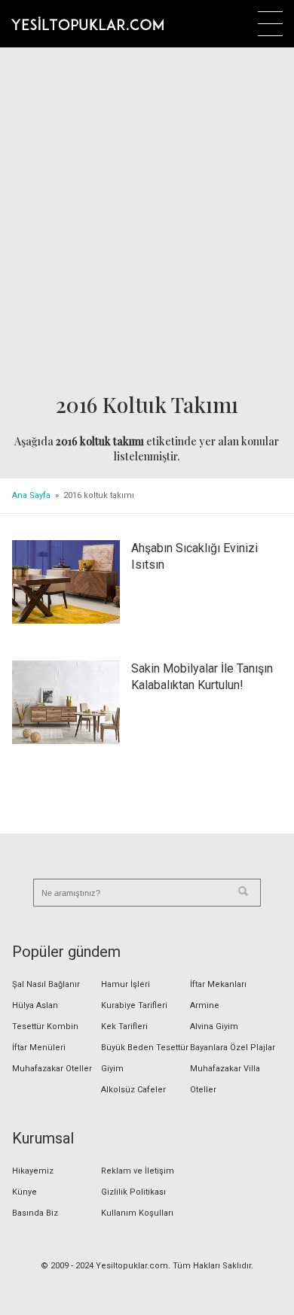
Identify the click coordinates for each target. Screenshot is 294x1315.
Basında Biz (35, 1213)
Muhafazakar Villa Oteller (225, 1079)
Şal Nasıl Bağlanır (46, 984)
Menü (270, 23)
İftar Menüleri (39, 1047)
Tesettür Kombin (45, 1026)
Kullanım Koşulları (137, 1213)
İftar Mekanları (218, 984)
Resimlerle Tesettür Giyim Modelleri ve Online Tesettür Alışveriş (87, 23)
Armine (204, 1005)
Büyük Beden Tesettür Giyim (144, 1058)
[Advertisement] (147, 221)
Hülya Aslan (35, 1005)
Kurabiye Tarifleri (134, 1005)
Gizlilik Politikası (133, 1192)
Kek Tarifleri (124, 1026)
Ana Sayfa (31, 495)
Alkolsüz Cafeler (133, 1090)
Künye (24, 1192)
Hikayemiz (33, 1171)
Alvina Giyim (214, 1026)
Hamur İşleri (125, 984)
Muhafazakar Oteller (52, 1069)
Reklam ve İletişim (137, 1171)
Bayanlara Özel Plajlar (232, 1047)
